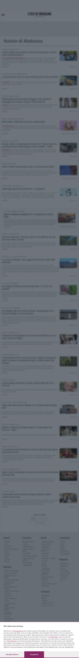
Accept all (34, 654)
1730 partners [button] (17, 631)
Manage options (12, 654)
